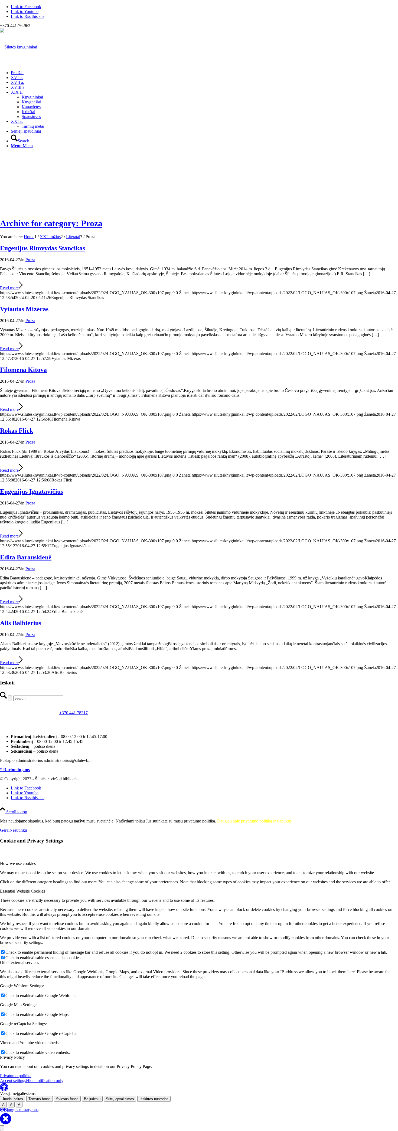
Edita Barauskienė (25, 557)
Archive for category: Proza (51, 223)
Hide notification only (44, 1080)
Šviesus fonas (67, 1099)
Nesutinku (18, 830)
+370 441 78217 (73, 712)
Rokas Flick (16, 430)
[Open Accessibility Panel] (2, 1128)
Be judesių (92, 1099)
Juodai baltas (12, 1099)
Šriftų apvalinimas (120, 1099)
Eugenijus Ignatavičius (31, 491)
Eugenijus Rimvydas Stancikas (42, 248)
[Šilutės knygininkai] (18, 47)
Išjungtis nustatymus (21, 1109)
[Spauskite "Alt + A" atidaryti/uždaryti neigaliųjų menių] (4, 1088)
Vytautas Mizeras (24, 309)
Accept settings (13, 1080)
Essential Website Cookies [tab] (22, 891)
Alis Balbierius (20, 623)
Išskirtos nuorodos (153, 1099)
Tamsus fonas (39, 1099)
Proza (30, 259)
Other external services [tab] (19, 962)
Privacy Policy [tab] (12, 1057)
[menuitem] (204, 72)
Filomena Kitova (23, 369)
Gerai (4, 830)
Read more (9, 288)
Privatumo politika (15, 1075)
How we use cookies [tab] (18, 863)
